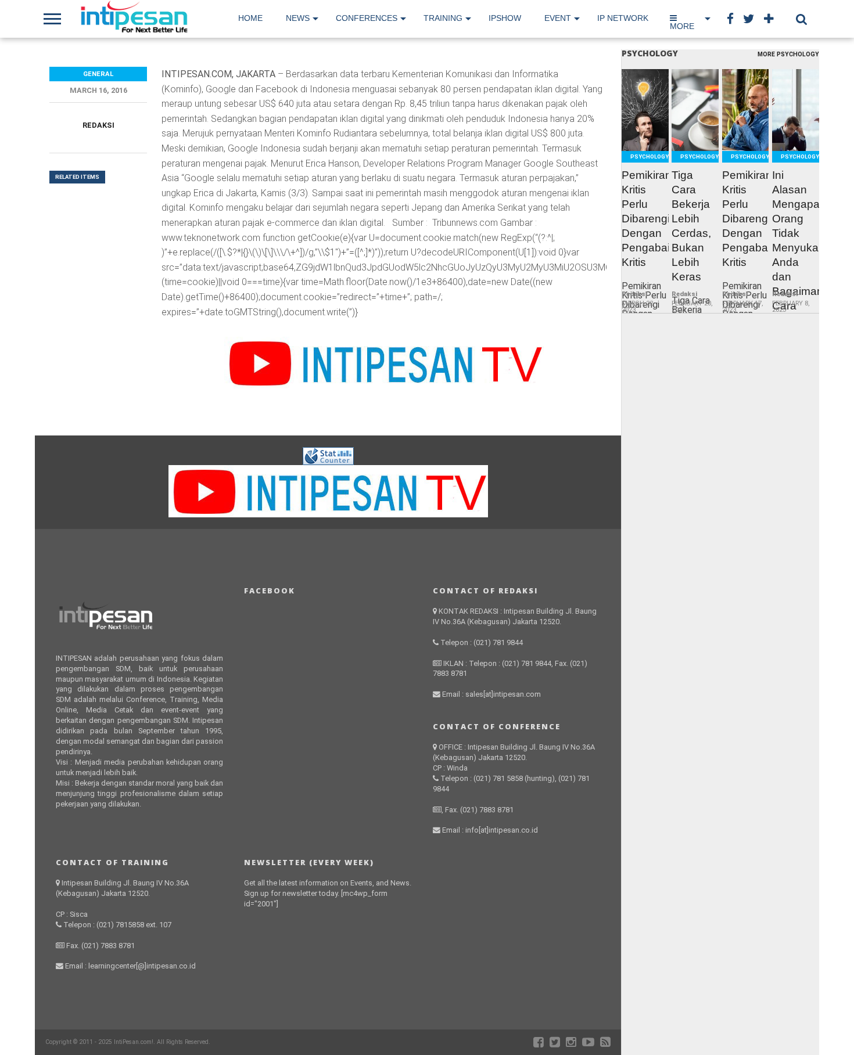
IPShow (505, 18)
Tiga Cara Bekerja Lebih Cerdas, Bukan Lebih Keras (691, 226)
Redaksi (98, 125)
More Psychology (788, 54)
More (682, 26)
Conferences (366, 18)
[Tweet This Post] (645, 137)
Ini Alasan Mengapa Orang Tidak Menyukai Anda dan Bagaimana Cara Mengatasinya (795, 247)
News (298, 18)
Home (250, 18)
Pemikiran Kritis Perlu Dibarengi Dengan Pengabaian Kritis (645, 218)
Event (557, 18)
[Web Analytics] (328, 461)
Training (443, 18)
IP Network (622, 18)
